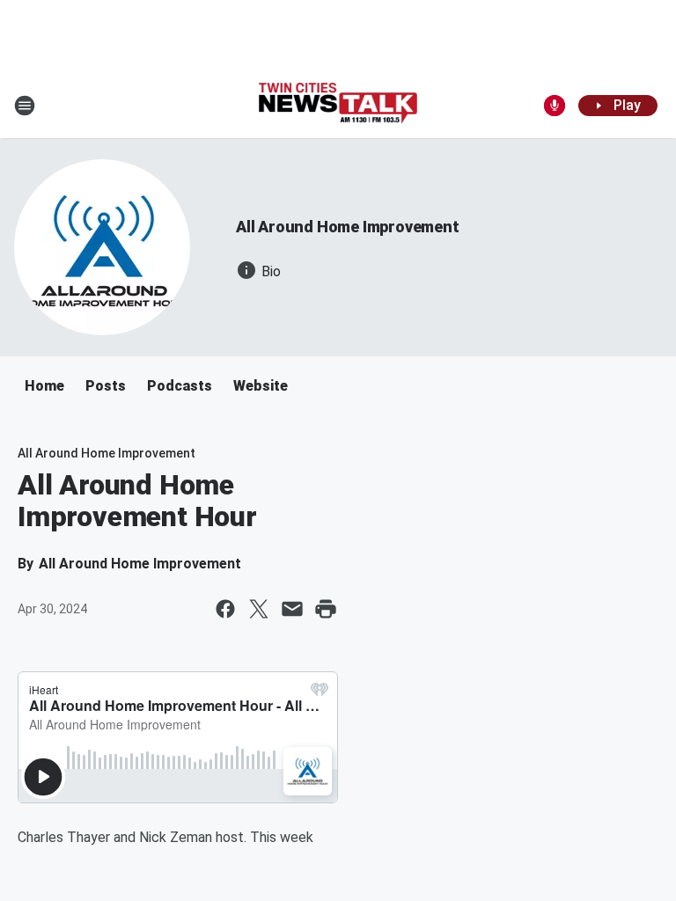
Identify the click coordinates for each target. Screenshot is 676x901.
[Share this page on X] (258, 609)
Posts (105, 385)
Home (44, 385)
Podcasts (179, 385)
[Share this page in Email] (292, 609)
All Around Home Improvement (347, 226)
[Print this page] (325, 609)
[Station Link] (338, 105)
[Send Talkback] (554, 105)
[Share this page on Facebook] (225, 609)
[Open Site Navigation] (24, 105)
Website (260, 385)
